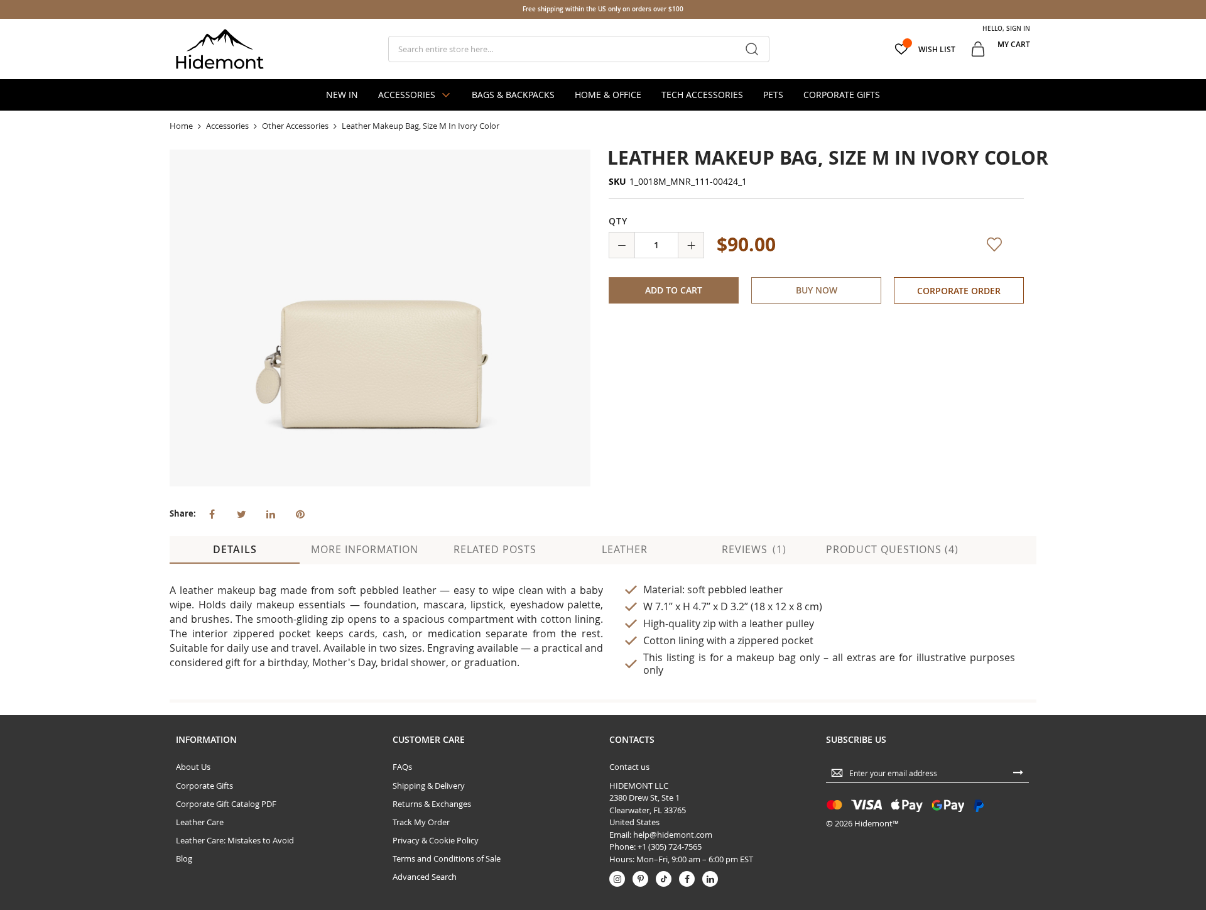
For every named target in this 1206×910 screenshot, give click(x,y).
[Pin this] (300, 513)
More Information (364, 549)
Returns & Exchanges (432, 803)
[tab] (235, 550)
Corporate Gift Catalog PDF (226, 803)
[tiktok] (663, 879)
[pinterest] (640, 879)
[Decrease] (622, 245)
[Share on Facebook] (211, 513)
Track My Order (421, 822)
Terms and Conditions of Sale (447, 858)
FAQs (402, 766)
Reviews (752, 549)
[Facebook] (687, 879)
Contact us (629, 766)
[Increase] (691, 245)
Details (235, 549)
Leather (625, 549)
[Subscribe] (1018, 772)
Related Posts (495, 549)
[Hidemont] (220, 49)
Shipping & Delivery (429, 785)
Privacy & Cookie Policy (436, 840)
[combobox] (578, 49)
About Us (193, 766)
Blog (184, 858)
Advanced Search (425, 876)
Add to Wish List (989, 252)
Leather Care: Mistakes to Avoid (235, 840)
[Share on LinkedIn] (271, 513)
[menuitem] (342, 95)
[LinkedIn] (710, 879)
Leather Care (200, 822)
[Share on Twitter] (241, 513)
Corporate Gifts (204, 785)
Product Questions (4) (892, 549)
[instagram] (617, 879)
